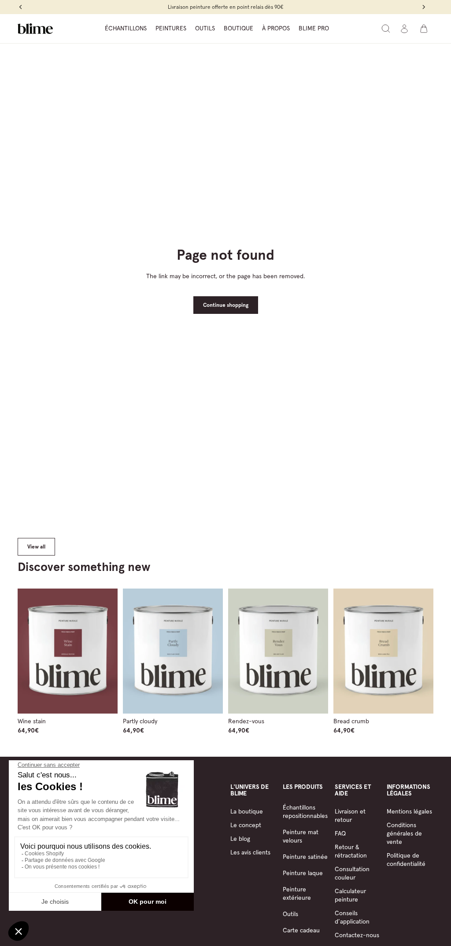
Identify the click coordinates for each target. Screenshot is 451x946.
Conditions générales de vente (404, 833)
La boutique (246, 811)
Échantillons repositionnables (305, 811)
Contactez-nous (357, 935)
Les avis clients (250, 852)
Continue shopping (225, 305)
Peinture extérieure (297, 893)
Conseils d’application (352, 917)
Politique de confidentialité (406, 859)
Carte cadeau (301, 930)
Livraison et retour (350, 815)
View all (36, 547)
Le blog (240, 839)
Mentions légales (409, 811)
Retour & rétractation (351, 851)
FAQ (340, 833)
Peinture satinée (305, 857)
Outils (290, 914)
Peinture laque (303, 873)
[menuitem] (126, 28)
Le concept (245, 825)
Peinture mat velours (300, 836)
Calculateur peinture (350, 895)
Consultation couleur (352, 873)
